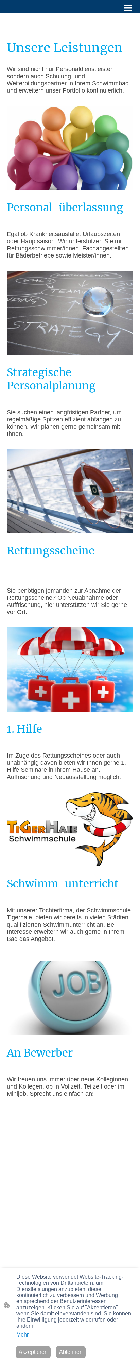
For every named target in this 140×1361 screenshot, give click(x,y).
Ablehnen (71, 1352)
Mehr (22, 1335)
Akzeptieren (33, 1352)
